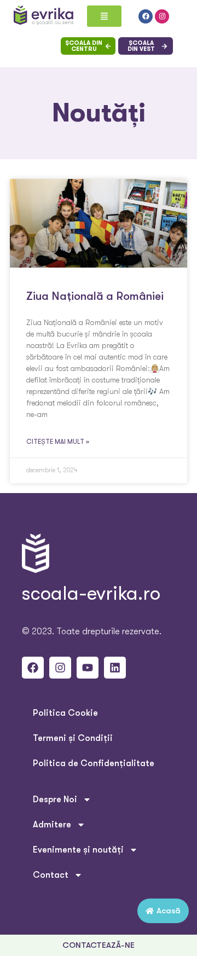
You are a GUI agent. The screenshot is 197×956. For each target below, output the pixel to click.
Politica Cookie (65, 713)
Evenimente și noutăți (78, 850)
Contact (50, 875)
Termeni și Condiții (73, 738)
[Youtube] (88, 668)
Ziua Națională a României (95, 296)
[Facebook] (145, 16)
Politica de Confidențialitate (93, 763)
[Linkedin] (115, 668)
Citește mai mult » (57, 441)
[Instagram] (162, 16)
